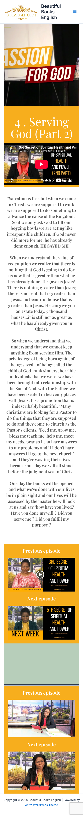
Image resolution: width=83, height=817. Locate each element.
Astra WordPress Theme (41, 805)
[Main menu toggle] (75, 12)
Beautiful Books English (51, 11)
